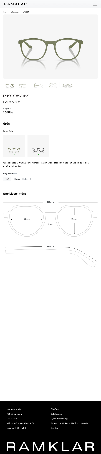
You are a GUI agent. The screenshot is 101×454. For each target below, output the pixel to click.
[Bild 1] (9, 85)
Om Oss (54, 428)
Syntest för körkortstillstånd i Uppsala (69, 423)
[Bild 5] (67, 85)
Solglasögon (56, 414)
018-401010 (12, 418)
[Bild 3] (38, 85)
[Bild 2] (24, 85)
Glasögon (15, 12)
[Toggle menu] (95, 4)
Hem (5, 12)
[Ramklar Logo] (15, 4)
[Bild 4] (53, 85)
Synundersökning (59, 418)
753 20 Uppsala (14, 414)
